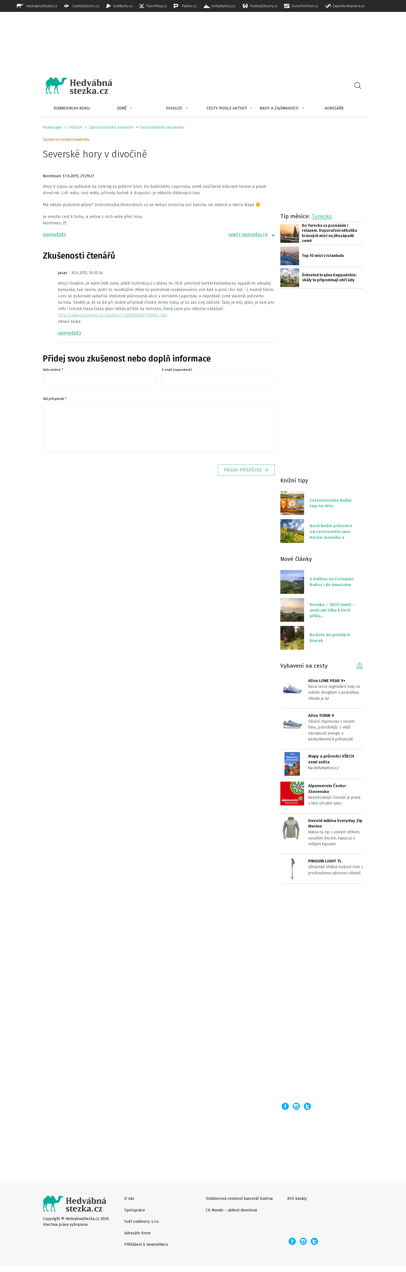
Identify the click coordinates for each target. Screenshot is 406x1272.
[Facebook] (285, 1106)
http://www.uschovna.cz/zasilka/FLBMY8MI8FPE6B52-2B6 (112, 315)
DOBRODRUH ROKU (72, 108)
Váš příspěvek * (55, 399)
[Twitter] (307, 1106)
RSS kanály (297, 1198)
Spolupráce (134, 1210)
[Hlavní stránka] (74, 85)
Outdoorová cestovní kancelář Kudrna (239, 1198)
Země (122, 108)
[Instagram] (296, 1106)
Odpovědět (54, 234)
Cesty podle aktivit (227, 108)
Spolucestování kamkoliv (111, 127)
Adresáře (334, 108)
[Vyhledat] (357, 85)
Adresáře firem (137, 1233)
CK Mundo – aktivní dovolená (231, 1210)
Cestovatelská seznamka (162, 127)
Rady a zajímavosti (279, 108)
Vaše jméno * (53, 370)
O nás (129, 1198)
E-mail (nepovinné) (177, 370)
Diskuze (174, 108)
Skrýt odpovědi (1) (248, 234)
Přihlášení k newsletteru (146, 1244)
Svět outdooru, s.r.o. (141, 1221)
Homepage (52, 127)
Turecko (322, 216)
